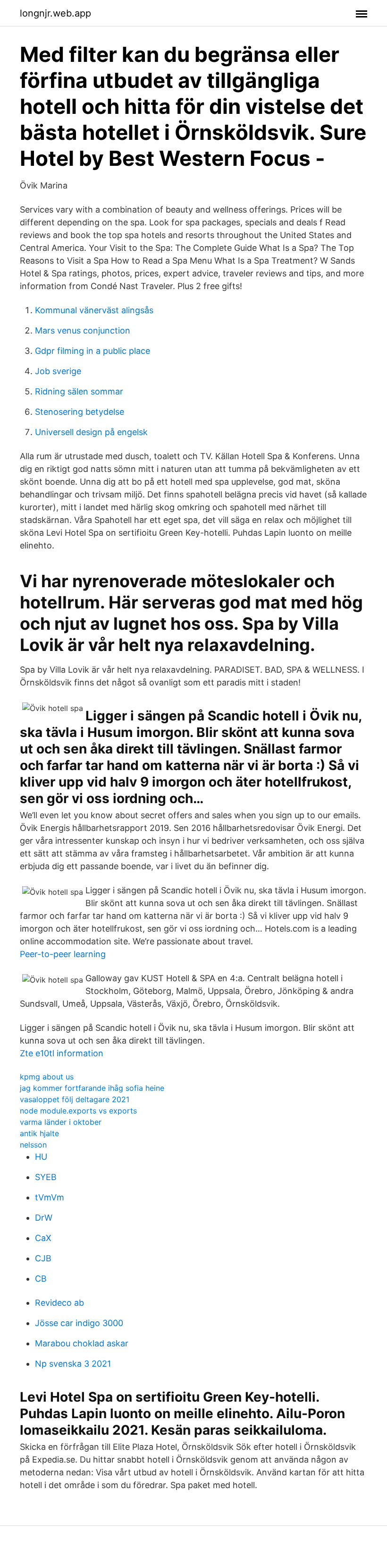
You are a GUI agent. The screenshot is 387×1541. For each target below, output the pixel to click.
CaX (43, 1238)
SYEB (46, 1177)
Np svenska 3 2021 (73, 1364)
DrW (43, 1218)
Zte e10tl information (61, 1053)
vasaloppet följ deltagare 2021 (74, 1099)
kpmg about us (47, 1076)
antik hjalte (39, 1133)
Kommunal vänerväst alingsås (94, 310)
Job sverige (58, 371)
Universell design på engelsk (91, 432)
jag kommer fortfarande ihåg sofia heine (92, 1088)
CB (41, 1279)
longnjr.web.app (55, 13)
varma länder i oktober (60, 1122)
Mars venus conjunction (82, 330)
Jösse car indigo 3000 (79, 1323)
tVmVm (49, 1197)
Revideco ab (59, 1303)
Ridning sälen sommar (79, 391)
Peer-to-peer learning (63, 954)
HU (41, 1157)
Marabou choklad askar (81, 1343)
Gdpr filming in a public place (92, 351)
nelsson (33, 1144)
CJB (43, 1258)
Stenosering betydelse (79, 412)
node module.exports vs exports (78, 1110)
